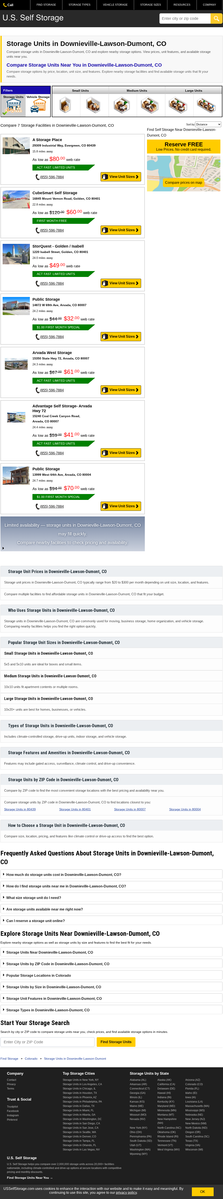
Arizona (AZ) (192, 1079)
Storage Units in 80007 (130, 809)
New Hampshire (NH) (167, 1121)
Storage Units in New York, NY (81, 1079)
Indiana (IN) (164, 1097)
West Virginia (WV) (168, 1149)
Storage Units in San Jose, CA (80, 1127)
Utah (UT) (135, 1145)
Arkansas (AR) (138, 1084)
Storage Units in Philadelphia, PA (82, 1101)
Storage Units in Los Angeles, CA (82, 1084)
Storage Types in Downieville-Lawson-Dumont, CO (48, 1010)
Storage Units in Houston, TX (80, 1092)
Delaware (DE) (166, 1088)
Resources (182, 4)
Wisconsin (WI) (194, 1149)
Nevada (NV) (137, 1119)
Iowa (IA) (190, 1097)
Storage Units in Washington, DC (82, 1119)
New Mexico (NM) (195, 1123)
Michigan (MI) (138, 1110)
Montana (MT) (165, 1114)
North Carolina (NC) (169, 1127)
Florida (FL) (192, 1088)
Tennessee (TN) (166, 1140)
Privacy (11, 1084)
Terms (10, 1088)
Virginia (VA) (192, 1145)
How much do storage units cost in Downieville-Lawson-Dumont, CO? (63, 875)
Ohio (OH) (136, 1132)
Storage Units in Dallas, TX (79, 1106)
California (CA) (166, 1084)
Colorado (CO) (194, 1084)
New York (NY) (138, 1127)
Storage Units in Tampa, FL (79, 1140)
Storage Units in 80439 (20, 809)
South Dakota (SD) (141, 1140)
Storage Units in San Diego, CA (81, 1123)
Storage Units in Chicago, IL (79, 1088)
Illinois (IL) (136, 1097)
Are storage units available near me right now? (44, 909)
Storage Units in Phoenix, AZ (79, 1097)
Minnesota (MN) (166, 1110)
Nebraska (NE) (194, 1114)
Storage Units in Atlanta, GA (79, 1114)
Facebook (13, 1111)
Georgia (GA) (137, 1092)
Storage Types (79, 4)
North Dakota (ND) (196, 1127)
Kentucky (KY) (165, 1101)
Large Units (193, 90)
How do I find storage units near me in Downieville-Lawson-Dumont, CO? (66, 886)
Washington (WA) (140, 1149)
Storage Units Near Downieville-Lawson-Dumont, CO (49, 952)
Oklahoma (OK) (166, 1132)
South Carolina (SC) (197, 1136)
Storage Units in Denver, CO (79, 1136)
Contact (11, 1079)
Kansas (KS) (137, 1101)
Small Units (80, 90)
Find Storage (46, 4)
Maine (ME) (137, 1106)
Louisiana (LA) (194, 1101)
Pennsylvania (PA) (141, 1136)
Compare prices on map (183, 182)
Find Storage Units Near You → (30, 1177)
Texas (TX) (191, 1140)
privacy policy (126, 1192)
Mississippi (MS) (195, 1110)
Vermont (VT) (165, 1145)
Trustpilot (12, 1106)
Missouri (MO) (138, 1114)
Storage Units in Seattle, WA (79, 1132)
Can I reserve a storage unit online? (35, 921)
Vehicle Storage (115, 4)
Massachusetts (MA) (197, 1106)
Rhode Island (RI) (167, 1136)
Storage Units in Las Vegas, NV (81, 1149)
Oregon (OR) (193, 1132)
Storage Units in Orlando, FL (79, 1145)
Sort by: (190, 124)
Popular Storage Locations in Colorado (38, 975)
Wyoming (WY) (138, 1153)
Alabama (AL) (138, 1079)
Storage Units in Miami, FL (78, 1110)
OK (202, 1192)
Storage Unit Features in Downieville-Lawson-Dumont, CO (54, 998)
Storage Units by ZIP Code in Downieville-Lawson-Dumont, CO (57, 964)
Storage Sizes (150, 4)
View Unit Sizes (122, 177)
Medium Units (137, 90)
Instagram (13, 1115)
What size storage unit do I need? (33, 898)
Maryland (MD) (166, 1106)
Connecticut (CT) (140, 1088)
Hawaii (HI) (164, 1092)
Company (209, 4)
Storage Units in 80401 (75, 809)
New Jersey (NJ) (195, 1119)
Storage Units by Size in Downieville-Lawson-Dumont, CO (53, 987)
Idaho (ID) (191, 1092)
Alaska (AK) (164, 1079)
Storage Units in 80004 (185, 809)
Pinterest (12, 1119)
